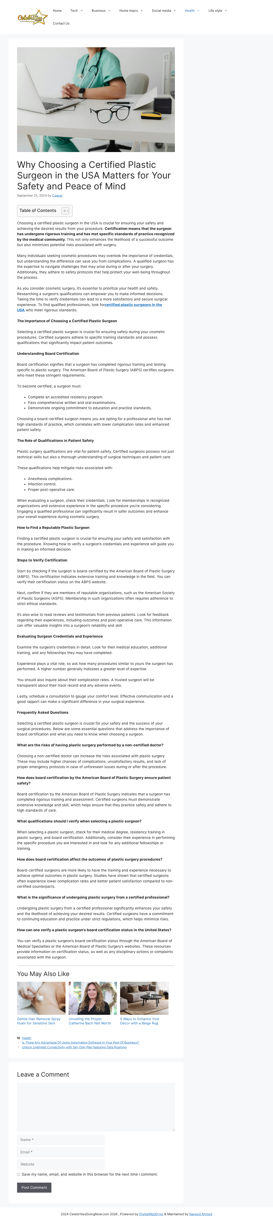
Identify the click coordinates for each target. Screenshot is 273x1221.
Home (57, 11)
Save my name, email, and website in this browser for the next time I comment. (90, 1174)
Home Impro (128, 11)
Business (99, 11)
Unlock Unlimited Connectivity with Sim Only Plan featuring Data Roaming (74, 1047)
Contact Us (61, 23)
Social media (161, 11)
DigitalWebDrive (151, 1214)
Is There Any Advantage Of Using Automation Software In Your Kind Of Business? (80, 1042)
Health (190, 11)
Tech (74, 11)
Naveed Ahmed (200, 1214)
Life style (215, 11)
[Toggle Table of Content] (63, 211)
